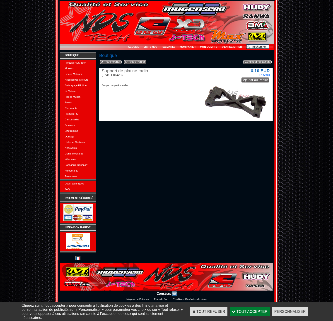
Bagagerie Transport (76, 165)
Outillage (69, 136)
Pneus (68, 102)
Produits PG (71, 113)
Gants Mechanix (74, 153)
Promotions (71, 176)
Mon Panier (187, 46)
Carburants (71, 108)
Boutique (72, 55)
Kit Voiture (70, 91)
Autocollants (71, 170)
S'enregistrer (232, 46)
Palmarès (168, 46)
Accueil (133, 46)
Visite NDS (150, 46)
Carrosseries (72, 119)
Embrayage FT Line (76, 85)
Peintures (70, 125)
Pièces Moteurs (73, 74)
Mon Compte (208, 46)
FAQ (67, 189)
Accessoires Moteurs (76, 79)
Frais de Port (161, 299)
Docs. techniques (74, 183)
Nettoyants (71, 148)
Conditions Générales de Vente (190, 299)
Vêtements (71, 159)
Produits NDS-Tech (75, 62)
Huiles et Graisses (75, 142)
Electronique (71, 130)
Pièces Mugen (72, 96)
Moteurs (69, 68)
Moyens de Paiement (138, 299)
